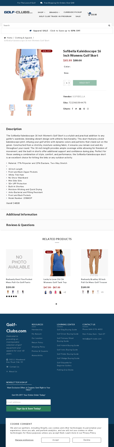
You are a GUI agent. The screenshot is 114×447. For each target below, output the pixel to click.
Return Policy (37, 342)
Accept (55, 440)
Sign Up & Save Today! (28, 408)
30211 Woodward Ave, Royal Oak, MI (15, 360)
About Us (13, 371)
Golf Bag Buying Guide (67, 329)
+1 (102, 292)
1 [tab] (57, 304)
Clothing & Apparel (23, 38)
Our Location (37, 338)
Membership (37, 329)
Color (67, 66)
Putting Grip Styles (65, 370)
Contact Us (14, 367)
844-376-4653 (96, 329)
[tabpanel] (19, 273)
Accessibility (37, 355)
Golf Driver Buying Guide (67, 334)
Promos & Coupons (40, 351)
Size (66, 73)
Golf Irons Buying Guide (67, 349)
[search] (57, 25)
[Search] (109, 25)
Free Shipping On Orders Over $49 (59, 3)
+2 (65, 292)
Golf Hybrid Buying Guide (68, 345)
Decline (87, 440)
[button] (11, 296)
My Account (37, 334)
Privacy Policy (89, 433)
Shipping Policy (38, 347)
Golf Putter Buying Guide (68, 354)
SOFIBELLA (79, 96)
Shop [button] (41, 12)
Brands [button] (53, 12)
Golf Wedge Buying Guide (68, 358)
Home (9, 38)
